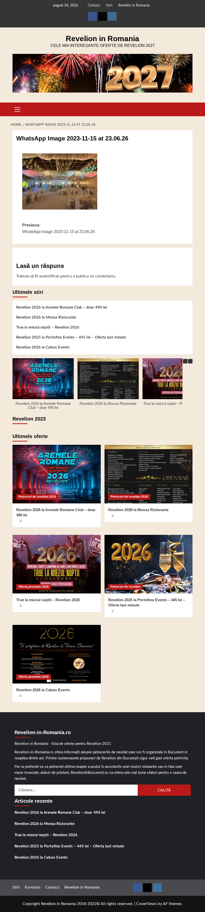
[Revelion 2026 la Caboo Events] (56, 654)
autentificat (49, 276)
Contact (94, 5)
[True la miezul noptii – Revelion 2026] (56, 564)
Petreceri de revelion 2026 (37, 496)
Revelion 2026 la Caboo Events (43, 347)
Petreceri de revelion (125, 586)
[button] (17, 109)
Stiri (109, 5)
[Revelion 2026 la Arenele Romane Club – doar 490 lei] (56, 474)
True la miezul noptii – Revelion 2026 (47, 327)
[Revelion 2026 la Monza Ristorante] (148, 474)
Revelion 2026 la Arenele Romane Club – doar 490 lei (61, 307)
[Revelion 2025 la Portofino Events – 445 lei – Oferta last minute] (148, 564)
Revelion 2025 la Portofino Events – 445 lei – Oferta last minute (71, 337)
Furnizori (32, 887)
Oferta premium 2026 (33, 586)
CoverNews (146, 904)
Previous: (58, 228)
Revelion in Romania (134, 5)
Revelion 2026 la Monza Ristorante (46, 317)
